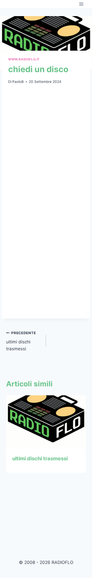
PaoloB (18, 82)
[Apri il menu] (81, 4)
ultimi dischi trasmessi (21, 341)
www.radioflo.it (24, 59)
